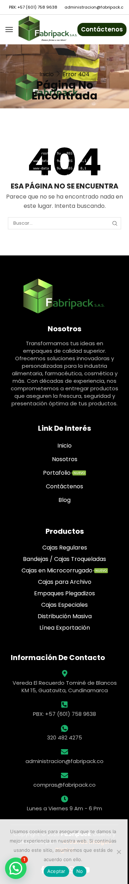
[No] (118, 851)
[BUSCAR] (115, 223)
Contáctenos (102, 29)
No (79, 871)
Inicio (46, 74)
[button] (16, 868)
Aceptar (56, 871)
